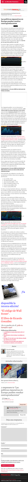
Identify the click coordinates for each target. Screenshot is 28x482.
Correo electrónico (5, 448)
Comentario (4, 427)
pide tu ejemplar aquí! (12, 326)
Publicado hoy (8, 14)
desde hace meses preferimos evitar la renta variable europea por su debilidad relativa (14, 261)
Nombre (3, 443)
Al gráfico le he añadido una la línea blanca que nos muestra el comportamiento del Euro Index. (13, 138)
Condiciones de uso (5, 479)
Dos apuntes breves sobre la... (10, 380)
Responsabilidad (12, 479)
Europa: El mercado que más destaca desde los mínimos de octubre (15, 338)
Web (2, 454)
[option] (14, 374)
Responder (23, 404)
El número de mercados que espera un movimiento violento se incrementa (14, 342)
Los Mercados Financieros (11, 1)
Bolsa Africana (4, 13)
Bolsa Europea (11, 13)
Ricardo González (18, 15)
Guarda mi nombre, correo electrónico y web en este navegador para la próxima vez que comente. (12, 461)
